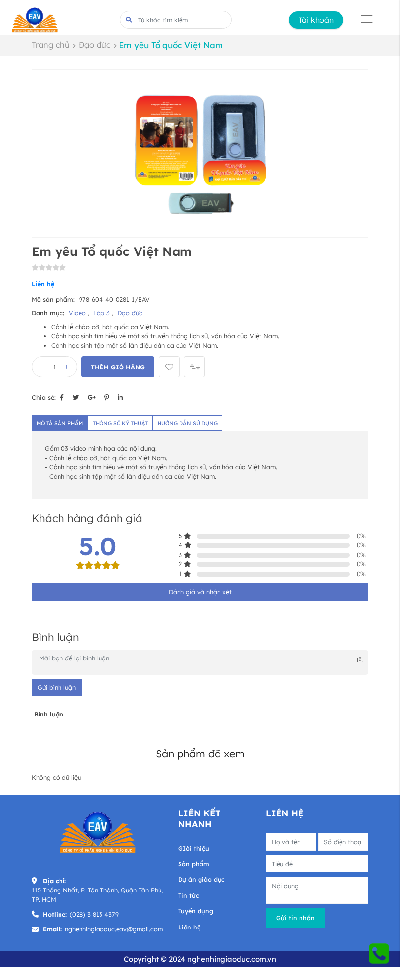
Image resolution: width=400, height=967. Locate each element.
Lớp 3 (102, 313)
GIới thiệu (193, 848)
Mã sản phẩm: (53, 299)
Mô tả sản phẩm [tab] (60, 423)
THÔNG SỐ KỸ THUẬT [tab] (120, 423)
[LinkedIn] (120, 397)
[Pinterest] (106, 397)
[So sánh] (194, 366)
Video (78, 313)
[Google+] (92, 397)
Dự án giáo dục (201, 879)
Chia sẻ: (44, 397)
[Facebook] (62, 397)
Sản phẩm (193, 864)
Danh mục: (48, 313)
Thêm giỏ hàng (118, 367)
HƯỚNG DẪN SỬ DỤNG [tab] (188, 423)
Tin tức (188, 895)
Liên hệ (189, 927)
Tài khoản (316, 20)
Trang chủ (51, 44)
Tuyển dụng (195, 911)
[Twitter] (76, 397)
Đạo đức (95, 44)
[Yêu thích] (169, 366)
